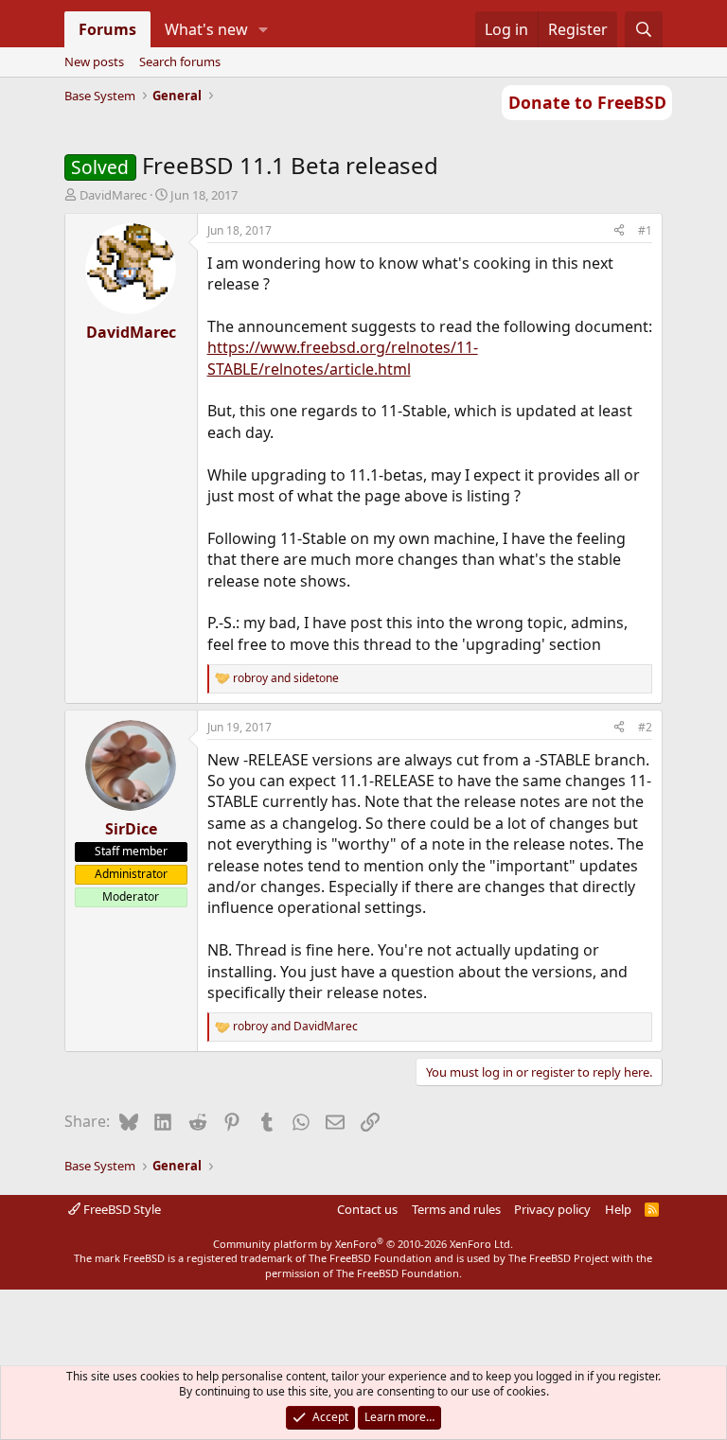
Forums (107, 29)
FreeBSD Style (120, 1209)
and (286, 678)
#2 (645, 727)
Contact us (367, 1209)
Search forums (180, 61)
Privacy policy (552, 1209)
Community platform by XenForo (363, 1244)
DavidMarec (113, 194)
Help (618, 1209)
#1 (645, 230)
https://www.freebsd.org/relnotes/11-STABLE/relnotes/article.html (342, 357)
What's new (206, 29)
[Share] (619, 231)
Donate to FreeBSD (587, 102)
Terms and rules (456, 1209)
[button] (262, 29)
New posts (94, 61)
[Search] (644, 29)
